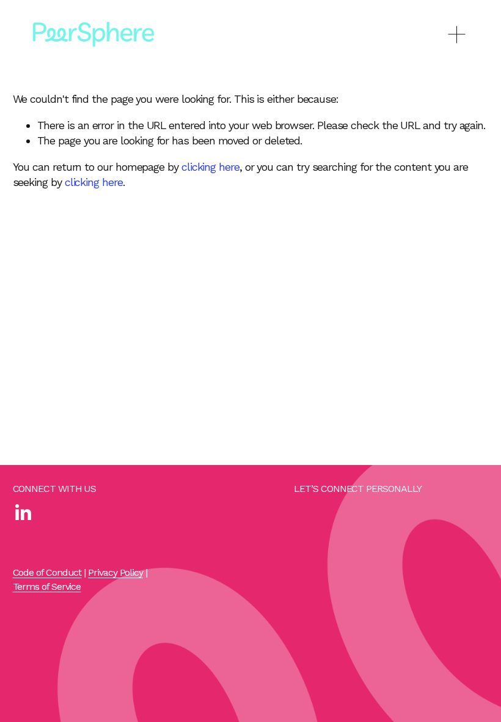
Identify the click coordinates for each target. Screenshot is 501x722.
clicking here (210, 166)
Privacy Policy (115, 572)
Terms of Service (47, 586)
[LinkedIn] (22, 513)
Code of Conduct (47, 572)
